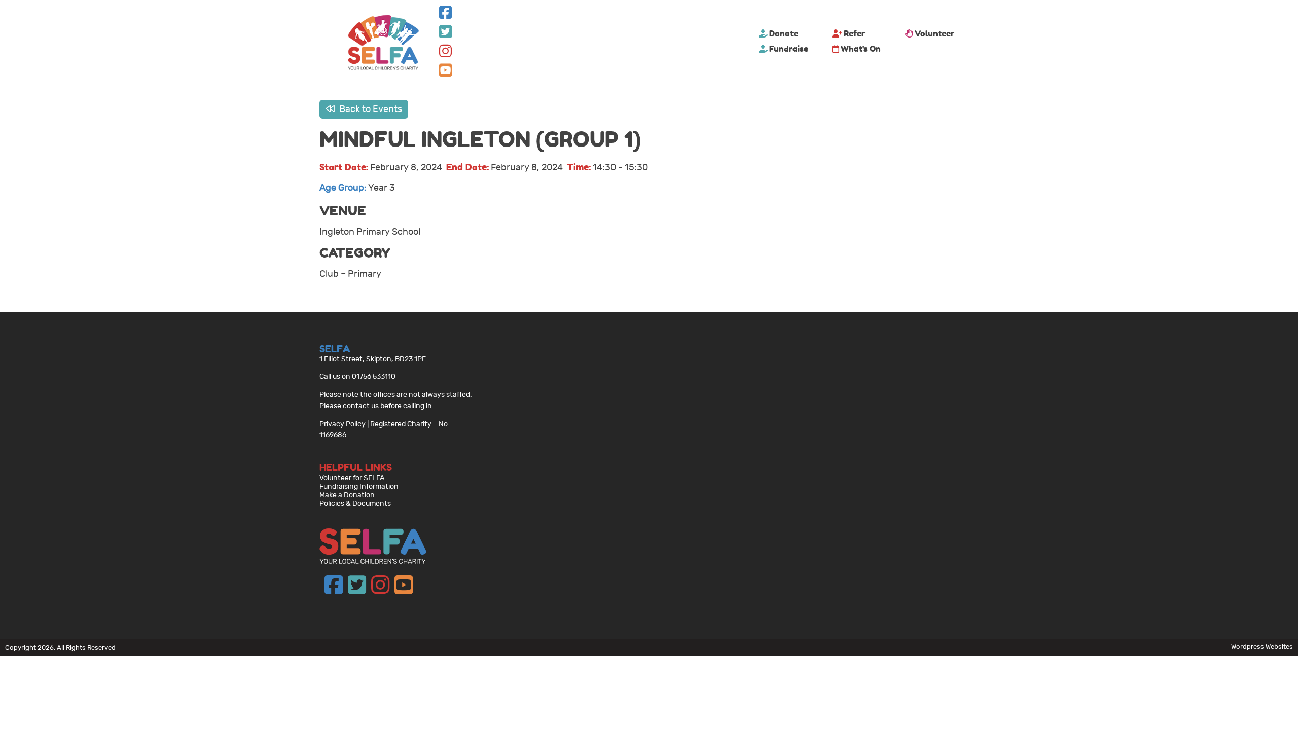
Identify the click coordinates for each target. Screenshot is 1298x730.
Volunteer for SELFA (352, 477)
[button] (445, 15)
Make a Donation (347, 495)
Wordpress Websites (1262, 646)
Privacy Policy (342, 424)
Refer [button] (854, 33)
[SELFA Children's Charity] (383, 43)
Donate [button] (783, 33)
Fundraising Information (359, 486)
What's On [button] (861, 49)
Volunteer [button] (934, 33)
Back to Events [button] (369, 109)
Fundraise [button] (788, 49)
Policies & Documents (355, 503)
